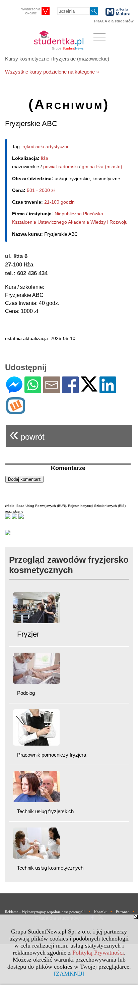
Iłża (44, 158)
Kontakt (100, 912)
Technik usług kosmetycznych (50, 868)
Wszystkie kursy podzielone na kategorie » (52, 72)
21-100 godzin (59, 202)
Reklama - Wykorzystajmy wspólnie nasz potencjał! (45, 912)
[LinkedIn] (107, 390)
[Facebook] (70, 390)
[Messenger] (14, 390)
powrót (27, 434)
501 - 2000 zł (41, 190)
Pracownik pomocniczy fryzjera (51, 755)
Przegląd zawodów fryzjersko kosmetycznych (69, 565)
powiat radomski (60, 166)
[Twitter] (89, 388)
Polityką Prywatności (98, 952)
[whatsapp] (32, 390)
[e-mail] (51, 390)
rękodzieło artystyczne (46, 146)
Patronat (122, 912)
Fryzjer (28, 634)
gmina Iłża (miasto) (102, 166)
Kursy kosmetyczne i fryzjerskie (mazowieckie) (57, 59)
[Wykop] (15, 411)
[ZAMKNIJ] (69, 973)
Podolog (26, 693)
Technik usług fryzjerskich (45, 811)
